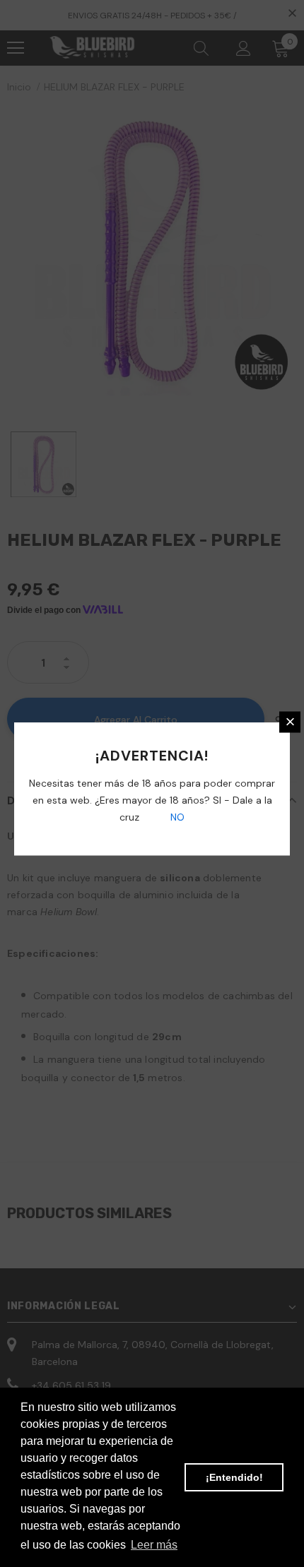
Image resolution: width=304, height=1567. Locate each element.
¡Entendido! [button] (234, 1477)
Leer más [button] (154, 1545)
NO (176, 816)
